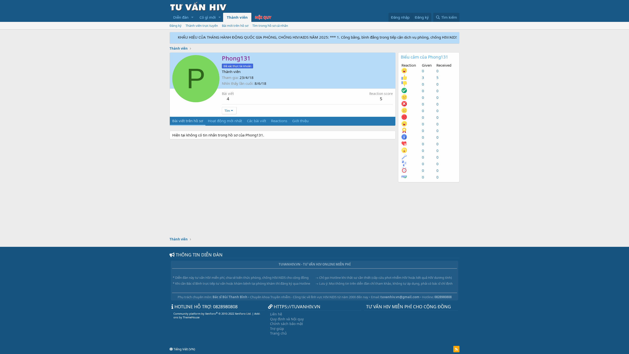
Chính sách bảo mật (286, 323)
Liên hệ (276, 314)
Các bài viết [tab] (256, 120)
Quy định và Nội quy (287, 319)
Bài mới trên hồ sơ (235, 25)
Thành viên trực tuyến (202, 25)
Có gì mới (208, 17)
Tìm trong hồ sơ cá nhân (270, 25)
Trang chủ (278, 333)
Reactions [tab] (279, 120)
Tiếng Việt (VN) (184, 349)
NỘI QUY (263, 17)
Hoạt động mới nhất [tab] (225, 120)
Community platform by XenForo (212, 313)
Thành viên (237, 17)
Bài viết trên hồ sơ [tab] (187, 120)
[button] (192, 17)
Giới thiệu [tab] (300, 120)
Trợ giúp (277, 328)
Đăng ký (176, 25)
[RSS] (456, 349)
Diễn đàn (180, 17)
